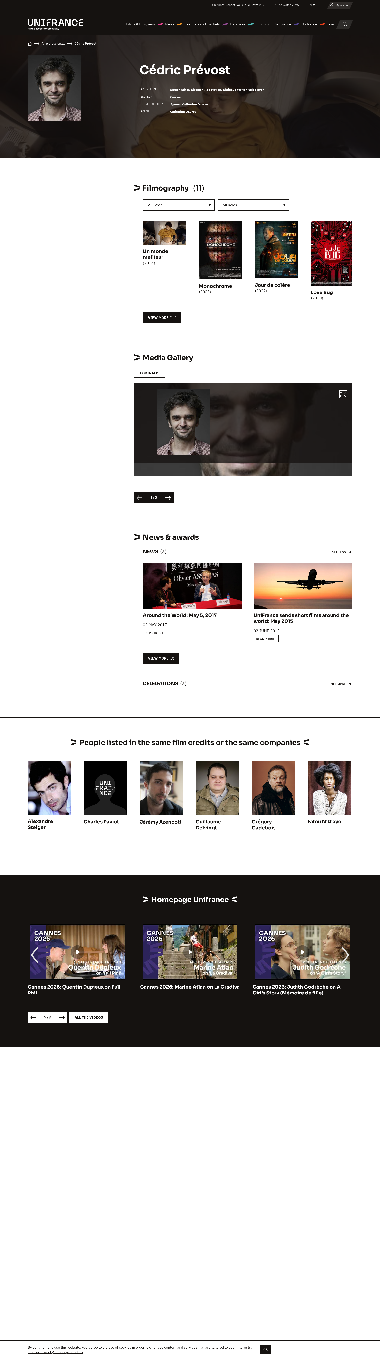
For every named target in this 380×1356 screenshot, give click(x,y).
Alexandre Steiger (40, 824)
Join (330, 24)
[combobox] (179, 205)
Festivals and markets (202, 24)
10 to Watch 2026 (287, 5)
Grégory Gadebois (264, 825)
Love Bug (322, 292)
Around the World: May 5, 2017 (180, 615)
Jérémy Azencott (160, 822)
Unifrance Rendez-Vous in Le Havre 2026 (239, 5)
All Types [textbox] (155, 205)
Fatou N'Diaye (324, 822)
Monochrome (215, 286)
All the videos (89, 1017)
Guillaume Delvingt (208, 825)
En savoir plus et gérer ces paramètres (55, 1352)
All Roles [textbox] (230, 205)
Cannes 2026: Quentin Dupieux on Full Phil (74, 990)
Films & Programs (140, 24)
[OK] (265, 1349)
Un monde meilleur (155, 254)
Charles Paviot (101, 822)
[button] (343, 395)
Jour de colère (272, 285)
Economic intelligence (273, 24)
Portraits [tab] (149, 373)
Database (237, 24)
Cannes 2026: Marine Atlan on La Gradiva (190, 987)
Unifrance (309, 24)
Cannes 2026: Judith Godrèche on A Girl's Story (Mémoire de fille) (297, 990)
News (169, 24)
